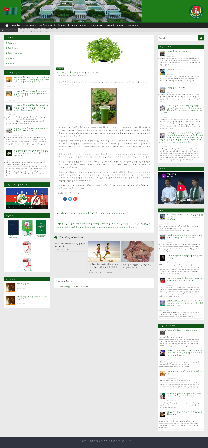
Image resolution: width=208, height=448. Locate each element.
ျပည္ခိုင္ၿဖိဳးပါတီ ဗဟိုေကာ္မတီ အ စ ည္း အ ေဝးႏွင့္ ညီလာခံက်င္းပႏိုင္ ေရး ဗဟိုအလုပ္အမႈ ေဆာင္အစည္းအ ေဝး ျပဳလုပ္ (31, 93)
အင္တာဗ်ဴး (110, 25)
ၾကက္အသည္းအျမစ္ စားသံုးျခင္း (137, 264)
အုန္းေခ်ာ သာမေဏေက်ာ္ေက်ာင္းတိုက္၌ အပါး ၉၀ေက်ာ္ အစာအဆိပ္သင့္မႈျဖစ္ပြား (41, 30)
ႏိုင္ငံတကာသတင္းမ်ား (62, 25)
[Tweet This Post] (70, 198)
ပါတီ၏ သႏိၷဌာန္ (12, 48)
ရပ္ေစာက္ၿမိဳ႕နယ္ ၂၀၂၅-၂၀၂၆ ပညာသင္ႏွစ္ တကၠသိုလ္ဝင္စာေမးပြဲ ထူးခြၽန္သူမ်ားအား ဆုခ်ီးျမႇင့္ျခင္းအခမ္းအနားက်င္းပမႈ (31, 79)
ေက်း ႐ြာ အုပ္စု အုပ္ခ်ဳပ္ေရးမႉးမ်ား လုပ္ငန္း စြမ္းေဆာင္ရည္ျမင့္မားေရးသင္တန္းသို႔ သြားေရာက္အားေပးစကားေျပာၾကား (30, 153)
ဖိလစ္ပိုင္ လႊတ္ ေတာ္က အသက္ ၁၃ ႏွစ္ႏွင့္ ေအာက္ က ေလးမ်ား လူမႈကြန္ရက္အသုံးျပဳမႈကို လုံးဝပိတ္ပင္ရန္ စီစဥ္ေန (184, 353)
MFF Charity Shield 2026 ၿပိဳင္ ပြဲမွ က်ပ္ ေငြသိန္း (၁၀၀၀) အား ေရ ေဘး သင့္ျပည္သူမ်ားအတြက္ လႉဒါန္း (185, 217)
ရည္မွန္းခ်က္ (11, 63)
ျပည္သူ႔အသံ (133, 25)
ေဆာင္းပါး (101, 25)
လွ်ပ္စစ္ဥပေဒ (23, 284)
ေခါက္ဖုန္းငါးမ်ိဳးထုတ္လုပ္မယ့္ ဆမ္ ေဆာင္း (182, 330)
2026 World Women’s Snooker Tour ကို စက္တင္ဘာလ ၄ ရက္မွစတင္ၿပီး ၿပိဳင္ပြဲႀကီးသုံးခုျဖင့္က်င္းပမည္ (185, 303)
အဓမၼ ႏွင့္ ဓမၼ (175, 70)
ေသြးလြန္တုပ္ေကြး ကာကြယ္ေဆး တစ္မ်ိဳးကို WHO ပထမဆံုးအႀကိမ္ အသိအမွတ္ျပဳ (92, 213)
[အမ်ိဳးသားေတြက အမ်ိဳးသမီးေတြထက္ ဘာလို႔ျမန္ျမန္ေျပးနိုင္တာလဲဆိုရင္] (104, 243)
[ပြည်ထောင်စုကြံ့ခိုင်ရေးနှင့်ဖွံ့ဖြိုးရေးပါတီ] (11, 8)
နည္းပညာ (83, 25)
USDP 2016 (72, 75)
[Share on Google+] (75, 198)
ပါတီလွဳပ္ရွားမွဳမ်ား (28, 25)
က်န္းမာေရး (60, 69)
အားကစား (74, 25)
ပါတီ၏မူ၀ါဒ (11, 43)
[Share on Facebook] (65, 198)
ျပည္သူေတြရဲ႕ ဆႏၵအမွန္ (177, 88)
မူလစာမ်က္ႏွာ (15, 25)
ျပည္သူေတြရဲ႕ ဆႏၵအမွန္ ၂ (178, 51)
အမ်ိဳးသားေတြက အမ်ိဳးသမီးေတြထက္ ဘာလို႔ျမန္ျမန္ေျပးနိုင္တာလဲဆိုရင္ (103, 267)
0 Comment (83, 75)
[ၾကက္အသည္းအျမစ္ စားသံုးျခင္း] (137, 243)
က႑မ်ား (91, 25)
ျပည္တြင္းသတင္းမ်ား (45, 25)
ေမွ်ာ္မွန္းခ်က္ (10, 58)
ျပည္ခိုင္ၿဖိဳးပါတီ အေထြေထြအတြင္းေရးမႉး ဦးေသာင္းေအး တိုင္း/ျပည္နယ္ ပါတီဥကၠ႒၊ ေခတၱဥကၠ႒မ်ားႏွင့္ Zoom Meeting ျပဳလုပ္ (31, 107)
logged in (69, 287)
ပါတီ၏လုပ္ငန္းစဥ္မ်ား (14, 53)
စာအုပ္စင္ (121, 25)
